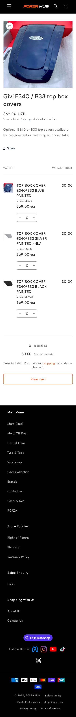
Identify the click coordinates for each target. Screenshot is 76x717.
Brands (12, 481)
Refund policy (53, 695)
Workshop (14, 462)
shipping (49, 363)
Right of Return (18, 537)
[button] (9, 6)
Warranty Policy (18, 557)
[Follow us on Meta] (34, 652)
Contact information (28, 702)
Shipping (26, 119)
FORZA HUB (33, 695)
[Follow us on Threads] (38, 662)
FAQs (11, 584)
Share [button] (11, 148)
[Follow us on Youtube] (52, 656)
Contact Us (15, 620)
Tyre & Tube (16, 452)
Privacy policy (28, 708)
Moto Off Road (17, 433)
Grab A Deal (16, 501)
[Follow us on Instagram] (42, 651)
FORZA (12, 510)
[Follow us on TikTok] (62, 651)
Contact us (15, 491)
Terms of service (50, 708)
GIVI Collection (18, 472)
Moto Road (15, 423)
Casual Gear (16, 443)
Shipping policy (53, 702)
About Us (14, 611)
